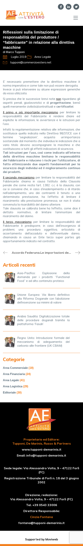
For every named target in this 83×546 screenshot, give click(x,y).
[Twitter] (76, 7)
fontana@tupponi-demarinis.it (41, 523)
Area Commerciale (15, 367)
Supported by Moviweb (41, 539)
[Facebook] (61, 7)
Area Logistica (12, 386)
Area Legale (42, 57)
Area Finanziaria (14, 374)
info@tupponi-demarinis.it (46, 455)
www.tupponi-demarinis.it (41, 449)
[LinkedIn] (68, 7)
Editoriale (9, 392)
